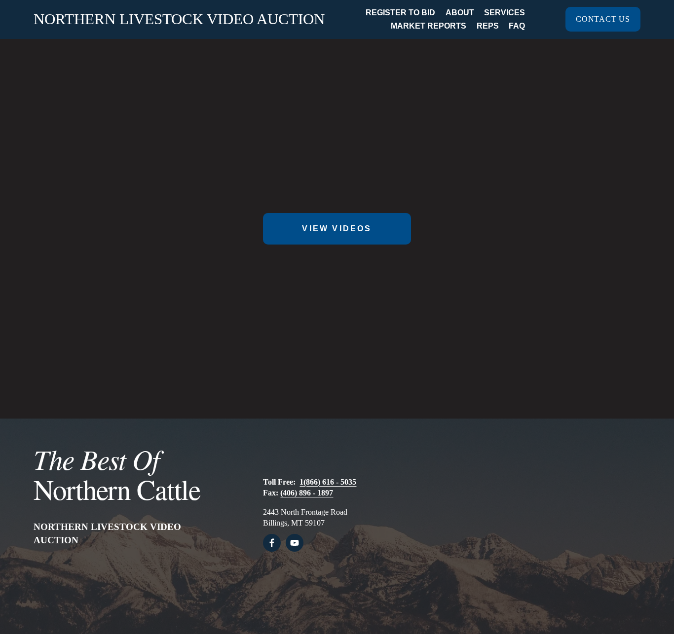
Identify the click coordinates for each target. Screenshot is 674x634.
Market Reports (428, 26)
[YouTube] (294, 543)
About (460, 12)
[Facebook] (272, 543)
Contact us (603, 19)
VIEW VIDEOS (337, 228)
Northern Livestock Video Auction (179, 19)
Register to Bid (400, 12)
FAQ (517, 26)
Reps (488, 26)
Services (504, 12)
